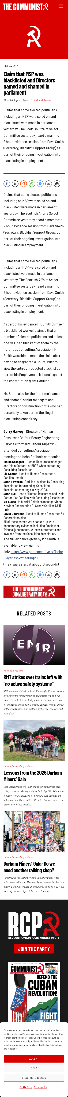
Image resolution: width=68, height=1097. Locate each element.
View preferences (34, 1077)
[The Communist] (26, 8)
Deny (34, 1068)
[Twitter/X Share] (15, 183)
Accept (34, 1058)
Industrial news (42, 100)
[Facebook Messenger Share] (40, 183)
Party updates (26, 766)
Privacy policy (40, 1087)
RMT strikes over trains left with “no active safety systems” (32, 680)
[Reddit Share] (23, 183)
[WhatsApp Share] (32, 183)
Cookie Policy (26, 1087)
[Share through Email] (48, 183)
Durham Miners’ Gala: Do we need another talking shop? (29, 866)
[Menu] (61, 5)
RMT (21, 670)
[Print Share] (57, 183)
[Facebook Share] (6, 183)
